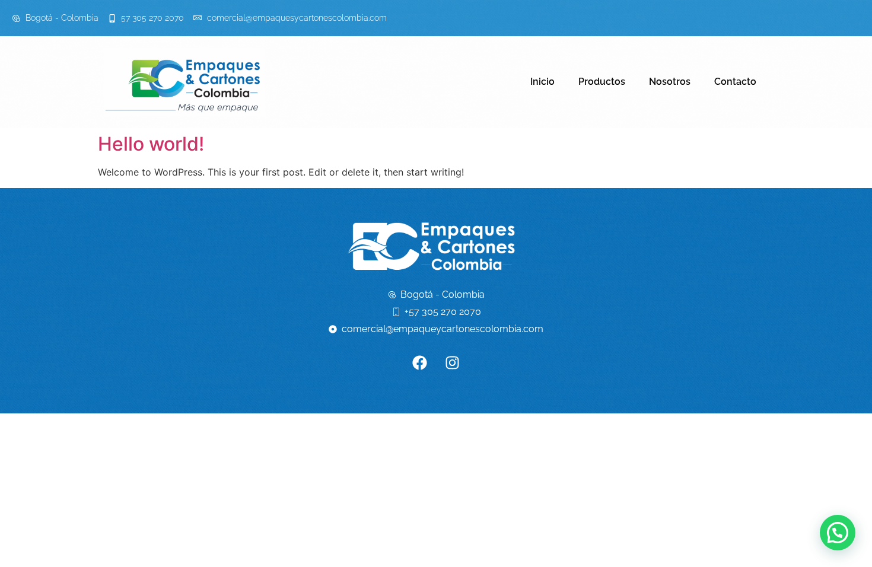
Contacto (735, 81)
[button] (837, 532)
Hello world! (151, 143)
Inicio (542, 81)
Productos (601, 81)
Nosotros (669, 81)
